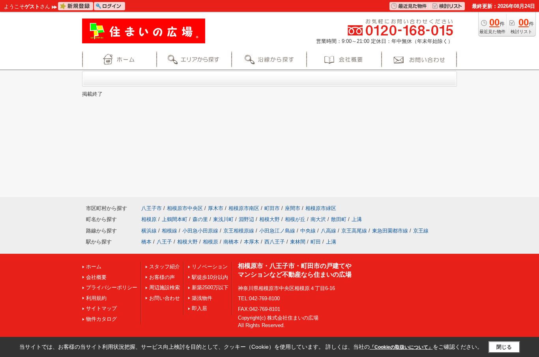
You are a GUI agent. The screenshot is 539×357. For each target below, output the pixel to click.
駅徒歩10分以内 (210, 277)
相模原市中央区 (185, 208)
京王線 (421, 231)
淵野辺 (246, 219)
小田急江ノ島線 (277, 231)
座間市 (292, 208)
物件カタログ (101, 319)
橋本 (146, 242)
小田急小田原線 (200, 231)
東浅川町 (223, 219)
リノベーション (210, 267)
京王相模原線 (238, 231)
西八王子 (274, 242)
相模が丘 (295, 219)
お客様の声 (162, 277)
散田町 (338, 219)
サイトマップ (101, 308)
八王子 (164, 242)
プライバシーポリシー (111, 287)
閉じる (504, 347)
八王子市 (151, 208)
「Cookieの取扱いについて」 (401, 347)
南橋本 (231, 242)
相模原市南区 (243, 208)
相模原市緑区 (320, 208)
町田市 (272, 208)
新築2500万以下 (210, 287)
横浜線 (149, 231)
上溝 (357, 219)
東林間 (297, 242)
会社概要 (96, 277)
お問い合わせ (164, 298)
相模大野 (269, 219)
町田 (316, 242)
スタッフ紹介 (164, 267)
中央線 (308, 231)
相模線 (169, 231)
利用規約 (96, 298)
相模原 (149, 219)
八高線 (328, 231)
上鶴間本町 (174, 219)
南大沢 (318, 219)
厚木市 (215, 208)
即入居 (199, 308)
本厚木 (251, 242)
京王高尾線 (354, 231)
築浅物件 (202, 298)
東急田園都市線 (390, 231)
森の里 (200, 219)
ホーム (93, 267)
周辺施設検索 (164, 287)
